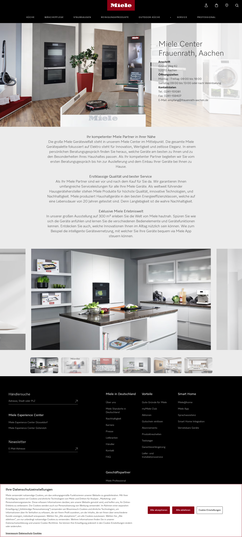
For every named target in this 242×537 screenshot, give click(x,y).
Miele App (183, 409)
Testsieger (147, 440)
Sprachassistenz (187, 415)
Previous (14, 301)
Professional (206, 17)
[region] (121, 510)
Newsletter (17, 442)
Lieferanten (112, 438)
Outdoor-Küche (149, 17)
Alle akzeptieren (158, 510)
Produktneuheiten (151, 434)
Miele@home (185, 402)
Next (228, 301)
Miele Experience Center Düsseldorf (28, 422)
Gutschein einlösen (152, 421)
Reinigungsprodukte (115, 17)
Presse (109, 431)
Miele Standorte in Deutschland (116, 411)
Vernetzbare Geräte (188, 428)
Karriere (110, 425)
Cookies (37, 533)
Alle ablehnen (183, 510)
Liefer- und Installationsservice (152, 455)
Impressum (12, 533)
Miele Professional (116, 481)
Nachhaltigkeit (113, 419)
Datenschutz (25, 533)
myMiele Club (149, 409)
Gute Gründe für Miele (154, 402)
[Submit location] (76, 401)
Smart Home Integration (191, 421)
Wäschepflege (54, 17)
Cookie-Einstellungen (210, 510)
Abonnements (149, 428)
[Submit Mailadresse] (76, 449)
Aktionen (146, 415)
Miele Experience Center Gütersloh (28, 428)
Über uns (111, 402)
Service (182, 17)
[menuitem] (32, 17)
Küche (30, 17)
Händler (110, 444)
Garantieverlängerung (153, 447)
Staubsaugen (82, 17)
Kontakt (110, 450)
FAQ (108, 457)
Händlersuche (19, 394)
